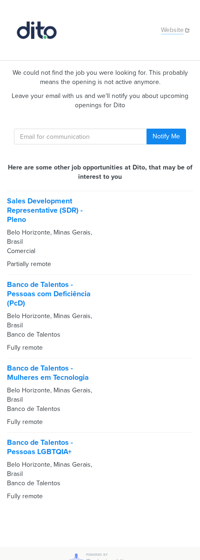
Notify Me (166, 136)
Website (172, 30)
